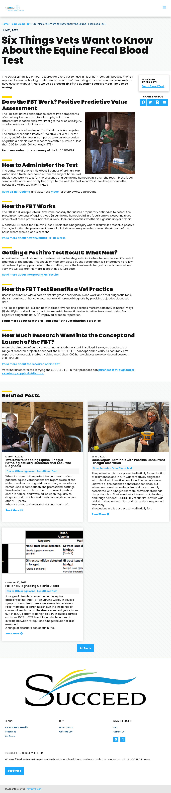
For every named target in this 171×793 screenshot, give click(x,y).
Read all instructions (16, 192)
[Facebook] (115, 739)
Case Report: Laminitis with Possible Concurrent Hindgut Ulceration (128, 461)
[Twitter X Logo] (122, 739)
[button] (143, 102)
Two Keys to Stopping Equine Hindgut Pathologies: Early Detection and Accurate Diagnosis (38, 463)
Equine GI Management (21, 471)
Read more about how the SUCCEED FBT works (33, 238)
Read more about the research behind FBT (31, 364)
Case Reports (101, 468)
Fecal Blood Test (21, 24)
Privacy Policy (34, 788)
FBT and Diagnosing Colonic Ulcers (32, 586)
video (55, 192)
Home (5, 24)
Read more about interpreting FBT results (30, 275)
